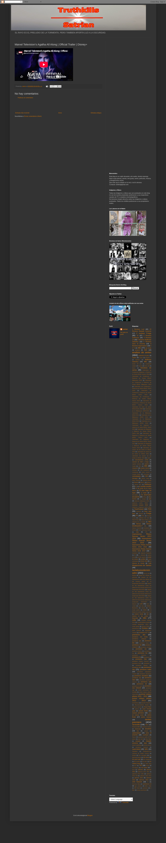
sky (138, 731)
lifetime (134, 575)
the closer (146, 757)
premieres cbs (137, 645)
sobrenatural (136, 733)
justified (143, 559)
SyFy (146, 749)
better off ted (136, 363)
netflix (134, 620)
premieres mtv (136, 667)
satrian (125, 329)
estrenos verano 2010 (140, 505)
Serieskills (136, 725)
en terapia (143, 499)
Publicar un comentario (25, 98)
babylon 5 (148, 357)
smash (146, 731)
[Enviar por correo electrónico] (51, 86)
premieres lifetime (142, 665)
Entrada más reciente (22, 113)
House (134, 530)
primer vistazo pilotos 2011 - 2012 (141, 695)
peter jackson (136, 630)
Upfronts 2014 (143, 779)
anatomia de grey (143, 355)
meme (145, 610)
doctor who (138, 484)
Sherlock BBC (136, 726)
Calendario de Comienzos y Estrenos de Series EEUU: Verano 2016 (141, 402)
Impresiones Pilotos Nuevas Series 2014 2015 (141, 540)
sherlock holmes (146, 726)
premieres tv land (137, 686)
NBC (144, 618)
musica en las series (140, 616)
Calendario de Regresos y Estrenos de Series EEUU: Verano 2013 (141, 445)
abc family (148, 348)
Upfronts (140, 769)
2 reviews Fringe (143, 333)
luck (148, 604)
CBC (140, 466)
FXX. (143, 515)
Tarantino (134, 751)
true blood (144, 767)
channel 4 (135, 468)
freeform (138, 511)
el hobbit (144, 492)
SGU (146, 724)
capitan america (136, 464)
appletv (134, 357)
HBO (149, 522)
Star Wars (148, 739)
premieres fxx (147, 657)
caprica (146, 464)
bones (140, 366)
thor (135, 765)
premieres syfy (146, 682)
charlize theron (144, 468)
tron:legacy (135, 767)
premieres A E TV (144, 632)
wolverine (145, 788)
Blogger (89, 815)
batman (137, 359)
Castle (134, 466)
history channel (136, 528)
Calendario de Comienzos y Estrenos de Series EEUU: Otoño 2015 (141, 392)
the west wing (147, 763)
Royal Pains (147, 707)
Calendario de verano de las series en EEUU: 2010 (141, 449)
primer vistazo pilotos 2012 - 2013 (141, 699)
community (135, 472)
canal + (149, 458)
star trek (140, 739)
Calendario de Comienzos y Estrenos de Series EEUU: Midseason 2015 (141, 378)
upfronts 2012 (138, 777)
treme (147, 765)
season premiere (138, 713)
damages (135, 478)
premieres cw (141, 649)
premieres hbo (141, 659)
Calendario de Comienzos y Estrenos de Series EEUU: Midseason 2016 (141, 382)
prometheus (135, 702)
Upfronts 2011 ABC (143, 771)
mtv (148, 614)
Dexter (136, 482)
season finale (143, 711)
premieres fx (136, 657)
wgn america (138, 786)
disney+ (149, 482)
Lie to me (146, 573)
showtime (148, 729)
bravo (133, 368)
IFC (146, 532)
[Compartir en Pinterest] (60, 86)
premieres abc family (140, 637)
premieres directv (137, 651)
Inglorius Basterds (146, 553)
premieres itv (147, 663)
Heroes (138, 524)
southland (145, 735)
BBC (145, 362)
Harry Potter (135, 519)
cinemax (134, 470)
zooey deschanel (141, 790)
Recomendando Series (142, 704)
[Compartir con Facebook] (58, 86)
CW (146, 476)
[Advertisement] (58, 105)
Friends (141, 513)
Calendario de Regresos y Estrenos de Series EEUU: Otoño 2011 (141, 431)
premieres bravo (144, 643)
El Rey (144, 497)
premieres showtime (141, 676)
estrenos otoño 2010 (140, 503)
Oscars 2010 (145, 626)
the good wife (136, 759)
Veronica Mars (136, 784)
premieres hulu (136, 663)
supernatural (136, 749)
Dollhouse (147, 484)
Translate (125, 802)
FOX (149, 509)
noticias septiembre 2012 (140, 624)
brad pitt (146, 366)
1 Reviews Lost (138, 329)
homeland (146, 528)
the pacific (137, 761)
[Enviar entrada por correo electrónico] (46, 86)
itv (135, 555)
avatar (141, 357)
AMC (145, 350)
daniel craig (145, 478)
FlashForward (139, 509)
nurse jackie (135, 626)
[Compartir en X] (55, 86)
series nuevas (146, 717)
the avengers (143, 755)
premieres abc (138, 635)
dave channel (136, 480)
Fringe (148, 513)
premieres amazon (139, 638)
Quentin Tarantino (146, 702)
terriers (134, 755)
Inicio (60, 113)
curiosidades (136, 476)
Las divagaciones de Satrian (141, 564)
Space (134, 737)
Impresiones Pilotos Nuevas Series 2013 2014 (141, 536)
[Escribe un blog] (53, 86)
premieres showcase (145, 673)
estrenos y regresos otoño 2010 (141, 507)
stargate (137, 741)
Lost (141, 604)
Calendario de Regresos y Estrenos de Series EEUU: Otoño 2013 (141, 441)
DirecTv (142, 482)
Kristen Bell (143, 561)
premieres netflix (145, 669)
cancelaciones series (141, 459)
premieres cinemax (146, 647)
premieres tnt (142, 684)
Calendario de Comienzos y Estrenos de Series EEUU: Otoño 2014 (141, 388)
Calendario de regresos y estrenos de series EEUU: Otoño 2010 (141, 427)
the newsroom (147, 759)
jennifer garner (141, 557)
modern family (138, 614)
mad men (141, 606)
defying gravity (147, 480)
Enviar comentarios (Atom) (33, 116)
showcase (138, 729)
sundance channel (142, 747)
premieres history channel (140, 661)
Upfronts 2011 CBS (138, 773)
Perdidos (145, 628)
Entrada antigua (96, 113)
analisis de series (141, 352)
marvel (143, 608)
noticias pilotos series (143, 622)
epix (150, 499)
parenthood (135, 628)
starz (145, 743)
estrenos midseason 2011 (141, 501)
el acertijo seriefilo (145, 486)
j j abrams (142, 555)
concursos (146, 474)
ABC (139, 348)
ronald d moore (136, 707)
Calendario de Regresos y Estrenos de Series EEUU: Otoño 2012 (141, 435)
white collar (148, 786)
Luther (134, 606)
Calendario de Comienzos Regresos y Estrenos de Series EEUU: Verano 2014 (141, 372)
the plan (144, 761)
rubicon (137, 708)
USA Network (137, 782)
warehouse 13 (147, 784)
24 (137, 335)
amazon (137, 350)
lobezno (134, 604)
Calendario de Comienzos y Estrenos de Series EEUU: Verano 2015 (141, 398)
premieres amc (136, 641)
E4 (136, 486)
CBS (145, 466)
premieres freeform (139, 655)
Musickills (135, 618)
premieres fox (143, 653)
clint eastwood (144, 470)
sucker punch (147, 745)
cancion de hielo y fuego (140, 462)
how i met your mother (144, 530)
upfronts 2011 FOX (145, 775)
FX (137, 516)
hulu (137, 532)
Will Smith (137, 788)
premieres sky (136, 677)
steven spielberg (136, 745)
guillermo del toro (144, 517)
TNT (140, 765)
